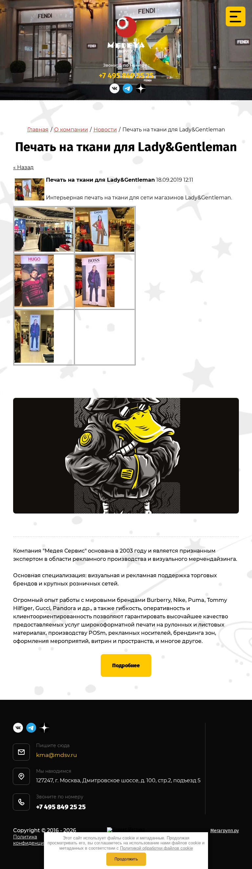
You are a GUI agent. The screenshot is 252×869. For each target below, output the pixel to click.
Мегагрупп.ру (224, 831)
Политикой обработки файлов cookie (156, 848)
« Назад (23, 167)
